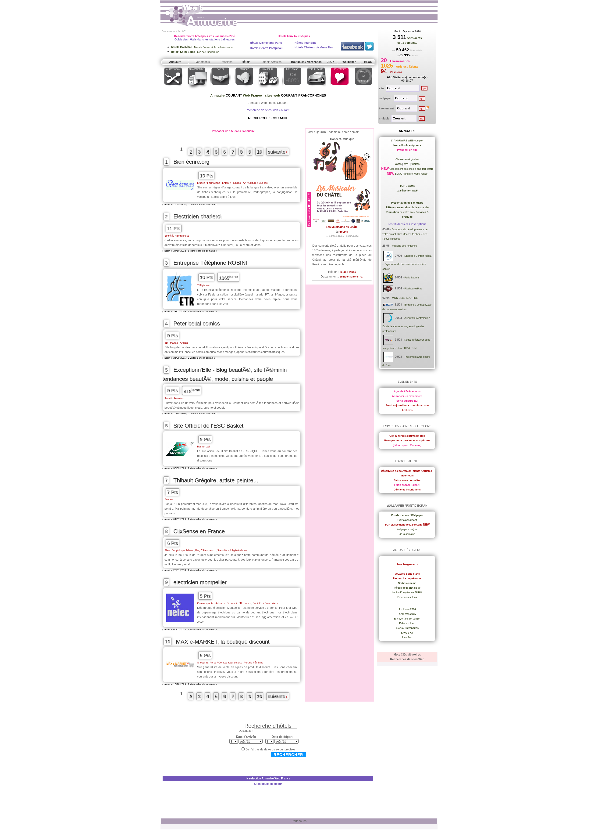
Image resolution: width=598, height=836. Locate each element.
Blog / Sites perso (205, 550)
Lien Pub (407, 637)
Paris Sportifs (412, 277)
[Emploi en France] (220, 89)
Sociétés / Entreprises (176, 235)
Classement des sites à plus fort (411, 168)
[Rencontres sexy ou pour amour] (339, 89)
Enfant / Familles (231, 182)
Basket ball (203, 446)
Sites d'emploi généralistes (232, 550)
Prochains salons (407, 597)
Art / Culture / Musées (255, 182)
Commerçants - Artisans (211, 603)
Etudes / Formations (208, 182)
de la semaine (407, 534)
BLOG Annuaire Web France (410, 173)
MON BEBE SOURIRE (405, 297)
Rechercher (288, 755)
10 (259, 151)
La (407, 190)
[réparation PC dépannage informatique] (197, 89)
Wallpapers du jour (407, 529)
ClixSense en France (199, 531)
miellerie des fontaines (404, 245)
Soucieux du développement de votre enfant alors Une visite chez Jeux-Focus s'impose (405, 234)
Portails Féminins (174, 398)
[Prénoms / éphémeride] (244, 89)
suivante (277, 151)
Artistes (184, 342)
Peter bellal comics (196, 323)
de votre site (407, 207)
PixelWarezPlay (413, 288)
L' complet (407, 140)
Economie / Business (239, 603)
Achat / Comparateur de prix (226, 662)
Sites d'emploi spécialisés (178, 550)
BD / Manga (171, 342)
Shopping (202, 662)
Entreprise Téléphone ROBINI (210, 262)
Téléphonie (203, 285)
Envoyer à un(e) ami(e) (407, 618)
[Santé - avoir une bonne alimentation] (173, 89)
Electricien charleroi (197, 216)
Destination (246, 730)
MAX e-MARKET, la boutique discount (223, 641)
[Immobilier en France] (268, 89)
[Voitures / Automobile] (316, 89)
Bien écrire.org (191, 162)
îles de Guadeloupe (195, 51)
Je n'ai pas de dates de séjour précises (270, 749)
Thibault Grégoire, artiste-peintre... (215, 480)
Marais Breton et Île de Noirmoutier (202, 47)
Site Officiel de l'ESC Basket (208, 425)
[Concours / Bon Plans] (292, 89)
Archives (407, 410)
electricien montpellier (200, 582)
